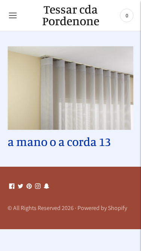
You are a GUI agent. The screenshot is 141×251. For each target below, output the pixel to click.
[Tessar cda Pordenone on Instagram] (38, 186)
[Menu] (13, 15)
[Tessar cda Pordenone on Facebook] (12, 186)
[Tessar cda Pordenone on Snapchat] (46, 186)
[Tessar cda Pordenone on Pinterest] (29, 186)
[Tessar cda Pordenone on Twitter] (20, 186)
